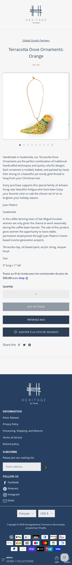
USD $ (44, 513)
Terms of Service (12, 437)
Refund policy (11, 444)
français (24, 513)
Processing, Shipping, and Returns (23, 430)
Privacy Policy (10, 424)
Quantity (8, 286)
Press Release (11, 417)
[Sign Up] (45, 467)
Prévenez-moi (36, 319)
